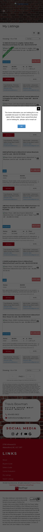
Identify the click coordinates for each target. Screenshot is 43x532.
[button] (13, 434)
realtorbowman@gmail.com (31, 90)
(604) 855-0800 (8, 88)
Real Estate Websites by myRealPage (21, 485)
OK (21, 126)
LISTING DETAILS (8, 79)
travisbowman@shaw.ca (10, 90)
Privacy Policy (35, 483)
